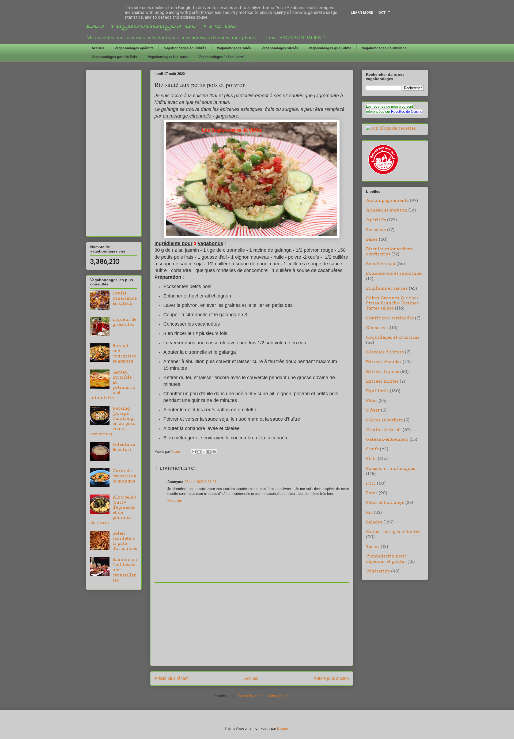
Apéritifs (376, 219)
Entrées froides (382, 371)
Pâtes (371, 492)
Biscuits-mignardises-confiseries (390, 251)
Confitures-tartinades (390, 318)
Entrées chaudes (384, 361)
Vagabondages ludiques (168, 57)
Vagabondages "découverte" (221, 57)
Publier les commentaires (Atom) (262, 696)
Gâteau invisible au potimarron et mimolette (112, 385)
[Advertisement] (251, 624)
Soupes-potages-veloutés (393, 531)
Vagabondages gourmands (384, 48)
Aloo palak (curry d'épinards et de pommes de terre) (113, 510)
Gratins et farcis (384, 429)
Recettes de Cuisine (406, 112)
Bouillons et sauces (387, 288)
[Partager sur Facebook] (209, 451)
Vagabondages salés (234, 48)
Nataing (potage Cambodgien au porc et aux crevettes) (112, 421)
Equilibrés (377, 390)
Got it (384, 12)
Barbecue (376, 229)
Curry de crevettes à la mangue (124, 475)
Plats (371, 458)
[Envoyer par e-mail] (193, 451)
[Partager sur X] (204, 451)
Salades (374, 522)
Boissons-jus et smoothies (394, 273)
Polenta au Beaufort (123, 447)
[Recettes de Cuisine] (383, 174)
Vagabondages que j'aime (330, 48)
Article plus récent (171, 678)
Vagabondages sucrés (280, 48)
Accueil (98, 48)
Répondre (174, 501)
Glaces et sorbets (384, 420)
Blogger (283, 728)
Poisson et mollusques (390, 468)
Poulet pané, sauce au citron (124, 298)
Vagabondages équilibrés (185, 48)
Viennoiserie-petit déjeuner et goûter (386, 558)
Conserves (377, 327)
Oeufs (372, 448)
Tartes (373, 546)
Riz (369, 512)
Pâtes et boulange (385, 502)
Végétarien (378, 571)
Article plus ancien (331, 678)
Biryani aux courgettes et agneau (124, 353)
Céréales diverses (385, 352)
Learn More (362, 12)
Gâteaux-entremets (387, 439)
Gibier (373, 410)
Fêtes (371, 400)
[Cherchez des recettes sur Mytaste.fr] (391, 128)
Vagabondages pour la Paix (114, 57)
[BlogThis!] (199, 451)
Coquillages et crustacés (392, 337)
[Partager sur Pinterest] (214, 451)
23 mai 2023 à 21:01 (200, 482)
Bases (372, 239)
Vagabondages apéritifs (134, 48)
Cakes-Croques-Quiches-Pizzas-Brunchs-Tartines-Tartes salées (393, 303)
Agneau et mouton (386, 210)
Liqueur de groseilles (124, 322)
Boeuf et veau (380, 263)
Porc (371, 483)
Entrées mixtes (382, 381)
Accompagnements (387, 200)
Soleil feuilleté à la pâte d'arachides (124, 541)
